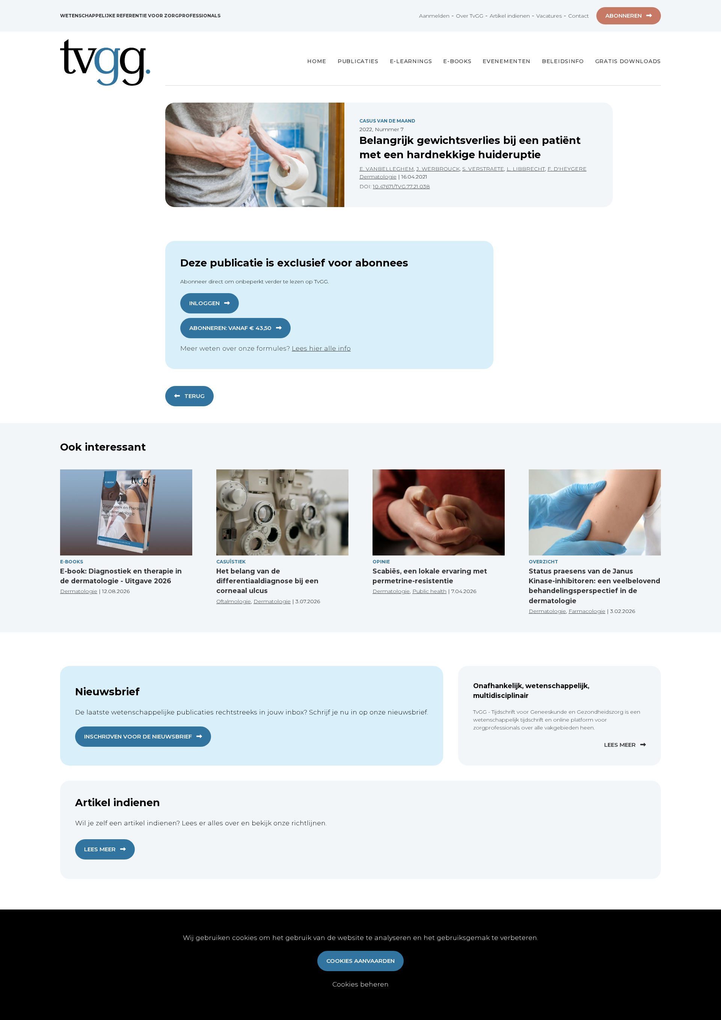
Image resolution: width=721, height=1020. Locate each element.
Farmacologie (587, 611)
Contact (578, 15)
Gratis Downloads (628, 61)
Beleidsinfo (563, 61)
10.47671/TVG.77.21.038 (401, 186)
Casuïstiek (231, 561)
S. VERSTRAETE (483, 168)
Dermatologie (378, 176)
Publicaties (358, 61)
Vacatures (549, 15)
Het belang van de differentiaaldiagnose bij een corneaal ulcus (267, 581)
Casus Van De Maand (387, 121)
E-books (457, 61)
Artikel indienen (510, 15)
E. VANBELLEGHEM (386, 168)
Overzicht (543, 561)
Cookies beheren (360, 984)
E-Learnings (411, 61)
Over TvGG (469, 15)
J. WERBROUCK (438, 168)
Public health (429, 591)
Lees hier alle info (321, 348)
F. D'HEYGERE (567, 168)
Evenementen (507, 61)
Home (316, 61)
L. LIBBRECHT (526, 168)
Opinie (381, 561)
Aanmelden (434, 15)
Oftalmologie (233, 601)
